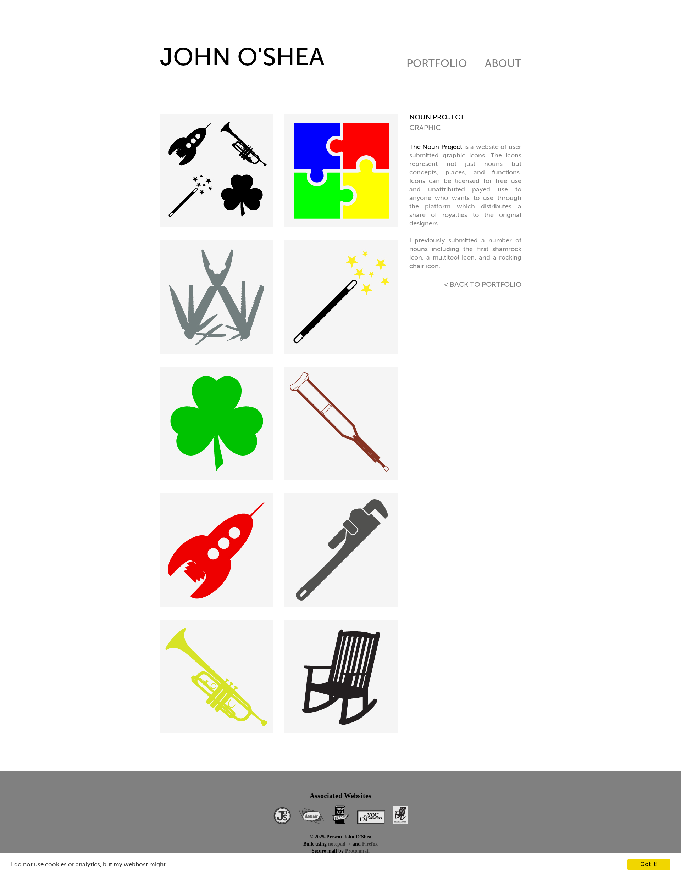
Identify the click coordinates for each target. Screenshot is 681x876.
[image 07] (218, 551)
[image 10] (343, 678)
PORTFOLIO (436, 64)
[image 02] (343, 172)
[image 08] (343, 551)
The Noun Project (435, 147)
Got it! (649, 864)
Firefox (370, 844)
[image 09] (218, 678)
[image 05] (218, 425)
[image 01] (218, 172)
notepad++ (339, 844)
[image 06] (343, 425)
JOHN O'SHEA (242, 58)
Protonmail (357, 851)
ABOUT (503, 64)
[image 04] (343, 298)
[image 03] (218, 298)
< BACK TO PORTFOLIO (482, 285)
